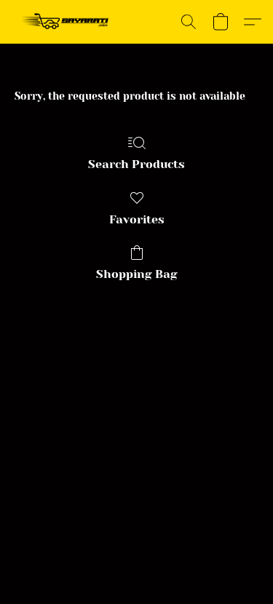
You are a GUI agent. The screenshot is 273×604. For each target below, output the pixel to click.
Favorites (137, 219)
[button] (68, 22)
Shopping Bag (137, 274)
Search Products (136, 164)
